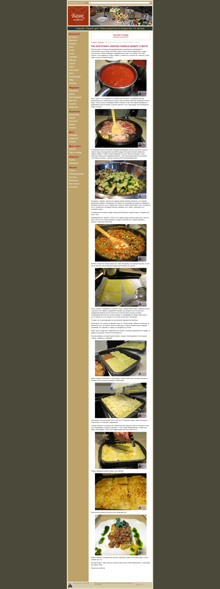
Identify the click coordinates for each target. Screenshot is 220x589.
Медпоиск (73, 107)
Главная (80, 28)
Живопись (74, 180)
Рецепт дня (92, 28)
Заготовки (73, 70)
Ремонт (72, 149)
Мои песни (74, 183)
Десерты (73, 40)
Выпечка (73, 37)
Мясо (71, 47)
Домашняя (74, 114)
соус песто (105, 205)
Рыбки (72, 160)
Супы (71, 53)
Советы (72, 104)
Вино (71, 73)
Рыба (71, 50)
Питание (73, 135)
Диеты (72, 94)
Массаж (72, 100)
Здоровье (73, 138)
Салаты (72, 43)
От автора (139, 28)
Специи (72, 83)
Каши (71, 67)
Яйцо (71, 80)
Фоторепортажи (76, 174)
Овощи (72, 60)
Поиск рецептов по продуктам (116, 28)
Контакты (73, 187)
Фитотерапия (75, 97)
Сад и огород (75, 152)
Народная (73, 90)
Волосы (72, 127)
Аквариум (73, 163)
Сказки (72, 141)
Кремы (72, 124)
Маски (72, 118)
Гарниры (73, 57)
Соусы (72, 63)
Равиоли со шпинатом (120, 37)
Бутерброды (75, 76)
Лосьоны (73, 121)
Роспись (73, 177)
